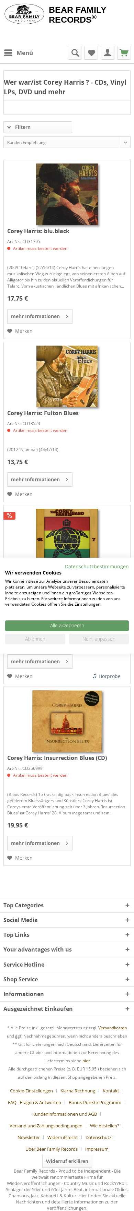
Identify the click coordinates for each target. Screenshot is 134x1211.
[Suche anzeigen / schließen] (74, 53)
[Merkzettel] (91, 53)
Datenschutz (98, 1137)
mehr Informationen (35, 316)
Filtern (22, 127)
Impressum (97, 1149)
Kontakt (111, 1091)
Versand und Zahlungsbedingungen (46, 1126)
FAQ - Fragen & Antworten (34, 1102)
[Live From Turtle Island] (67, 539)
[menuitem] (18, 53)
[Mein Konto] (107, 53)
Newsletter (29, 1137)
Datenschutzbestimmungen (97, 566)
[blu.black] (67, 194)
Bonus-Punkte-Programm (95, 1102)
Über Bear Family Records (51, 1149)
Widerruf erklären (67, 1161)
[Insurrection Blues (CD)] (67, 721)
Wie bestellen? (104, 1126)
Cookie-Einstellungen (31, 1091)
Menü (24, 53)
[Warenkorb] (124, 53)
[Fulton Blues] (67, 376)
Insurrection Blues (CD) (57, 758)
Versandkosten (112, 1028)
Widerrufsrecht (62, 1137)
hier (86, 1061)
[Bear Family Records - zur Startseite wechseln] (24, 14)
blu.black (38, 231)
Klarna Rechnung (77, 1091)
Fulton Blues (43, 413)
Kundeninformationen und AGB (64, 1114)
